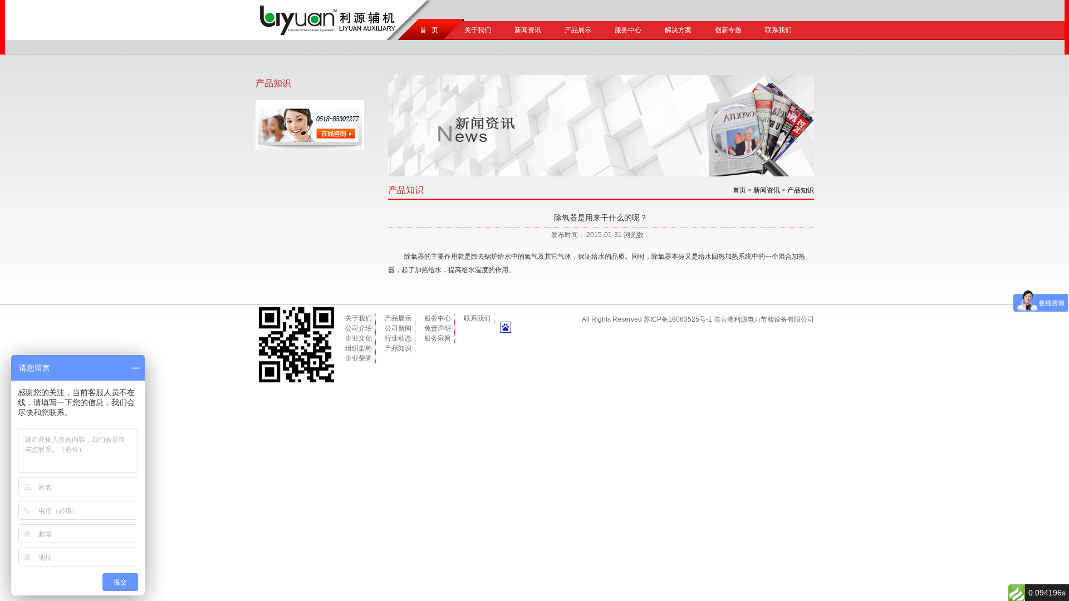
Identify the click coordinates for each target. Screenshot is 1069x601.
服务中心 (628, 30)
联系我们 (778, 30)
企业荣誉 (358, 358)
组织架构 (358, 348)
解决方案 (678, 30)
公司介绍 (358, 328)
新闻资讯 (527, 30)
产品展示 (578, 30)
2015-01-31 (604, 235)
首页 (739, 190)
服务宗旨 (437, 338)
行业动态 (398, 338)
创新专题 (728, 30)
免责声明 (437, 328)
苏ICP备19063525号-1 (678, 319)
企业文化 (358, 338)
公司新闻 (398, 328)
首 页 (427, 30)
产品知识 (800, 190)
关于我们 (477, 30)
